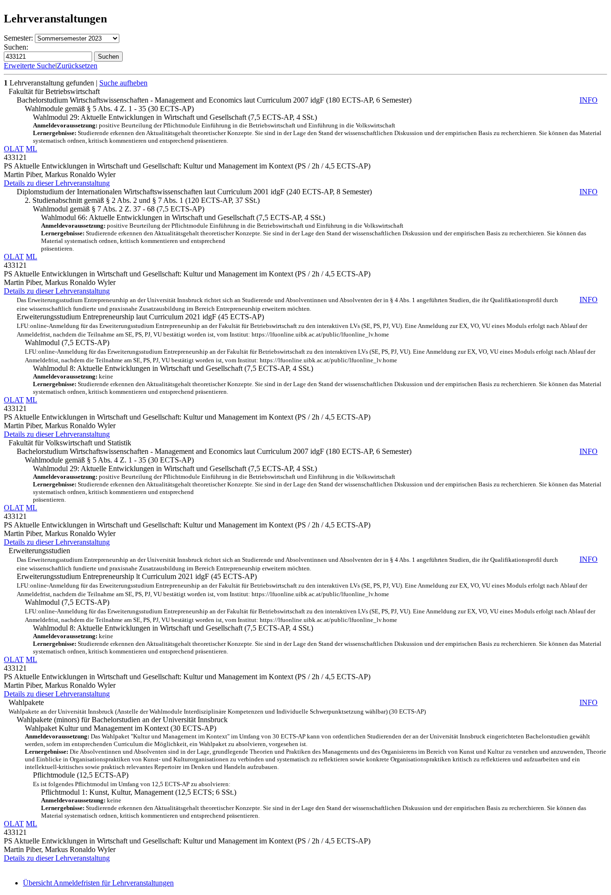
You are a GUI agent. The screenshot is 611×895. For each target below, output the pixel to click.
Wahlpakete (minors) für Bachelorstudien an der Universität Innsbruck (122, 720)
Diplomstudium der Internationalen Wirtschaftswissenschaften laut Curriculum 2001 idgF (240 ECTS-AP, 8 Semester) (307, 192)
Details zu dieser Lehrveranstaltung (57, 183)
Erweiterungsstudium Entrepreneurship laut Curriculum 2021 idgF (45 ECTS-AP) (307, 316)
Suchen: (16, 47)
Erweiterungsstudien (39, 551)
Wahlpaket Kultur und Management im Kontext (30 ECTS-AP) (315, 747)
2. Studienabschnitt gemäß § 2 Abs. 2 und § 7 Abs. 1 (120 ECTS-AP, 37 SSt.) (142, 200)
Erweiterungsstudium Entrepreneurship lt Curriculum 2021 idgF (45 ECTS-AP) (307, 576)
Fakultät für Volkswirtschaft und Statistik (70, 443)
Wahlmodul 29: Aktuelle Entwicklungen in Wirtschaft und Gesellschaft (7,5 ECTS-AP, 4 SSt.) (317, 128)
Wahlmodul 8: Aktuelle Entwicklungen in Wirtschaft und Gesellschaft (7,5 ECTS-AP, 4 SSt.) (317, 379)
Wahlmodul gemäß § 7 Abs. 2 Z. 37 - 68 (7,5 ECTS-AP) (118, 209)
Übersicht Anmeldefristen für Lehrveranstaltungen (98, 883)
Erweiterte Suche (29, 66)
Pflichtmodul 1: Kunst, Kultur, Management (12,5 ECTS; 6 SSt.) (313, 803)
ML (31, 149)
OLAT (14, 149)
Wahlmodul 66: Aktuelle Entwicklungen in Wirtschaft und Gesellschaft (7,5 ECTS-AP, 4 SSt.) (313, 232)
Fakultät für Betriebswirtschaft (54, 91)
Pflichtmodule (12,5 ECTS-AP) (132, 779)
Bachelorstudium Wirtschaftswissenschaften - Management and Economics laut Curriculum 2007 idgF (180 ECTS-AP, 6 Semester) (307, 100)
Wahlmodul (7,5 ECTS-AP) (310, 351)
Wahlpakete (303, 706)
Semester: (18, 38)
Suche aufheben (123, 83)
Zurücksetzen (77, 66)
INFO (588, 100)
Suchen (108, 56)
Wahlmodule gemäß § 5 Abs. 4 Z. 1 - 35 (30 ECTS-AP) (109, 109)
